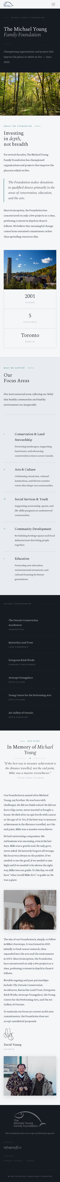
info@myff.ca (12, 1147)
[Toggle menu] (53, 4)
